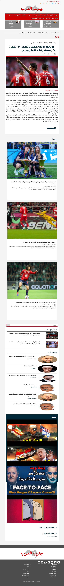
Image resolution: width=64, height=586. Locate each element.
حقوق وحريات (17, 15)
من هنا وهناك (34, 18)
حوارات (56, 18)
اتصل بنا (49, 1)
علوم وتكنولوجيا (50, 18)
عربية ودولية (43, 15)
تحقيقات (24, 15)
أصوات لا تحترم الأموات (29, 384)
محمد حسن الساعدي (32, 358)
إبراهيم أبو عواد (33, 377)
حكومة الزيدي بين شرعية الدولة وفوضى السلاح (22, 356)
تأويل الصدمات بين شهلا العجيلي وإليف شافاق (22, 375)
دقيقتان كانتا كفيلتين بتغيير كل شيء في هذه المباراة (39, 242)
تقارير (38, 15)
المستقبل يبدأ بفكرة (30, 366)
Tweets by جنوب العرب (52, 536)
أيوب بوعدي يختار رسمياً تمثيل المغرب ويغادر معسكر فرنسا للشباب (35, 302)
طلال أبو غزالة (33, 368)
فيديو (54, 417)
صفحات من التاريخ (25, 575)
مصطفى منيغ (33, 387)
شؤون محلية (50, 15)
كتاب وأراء (11, 15)
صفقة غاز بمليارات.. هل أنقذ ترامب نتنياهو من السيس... (11, 24)
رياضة (29, 15)
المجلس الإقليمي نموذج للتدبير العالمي (24, 403)
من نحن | (58, 1)
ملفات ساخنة (41, 18)
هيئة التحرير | (53, 1)
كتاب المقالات (53, 576)
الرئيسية (56, 15)
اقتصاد (33, 15)
